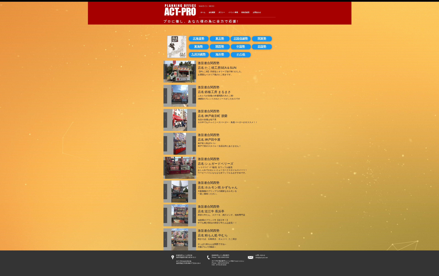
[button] (179, 72)
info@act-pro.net (262, 257)
